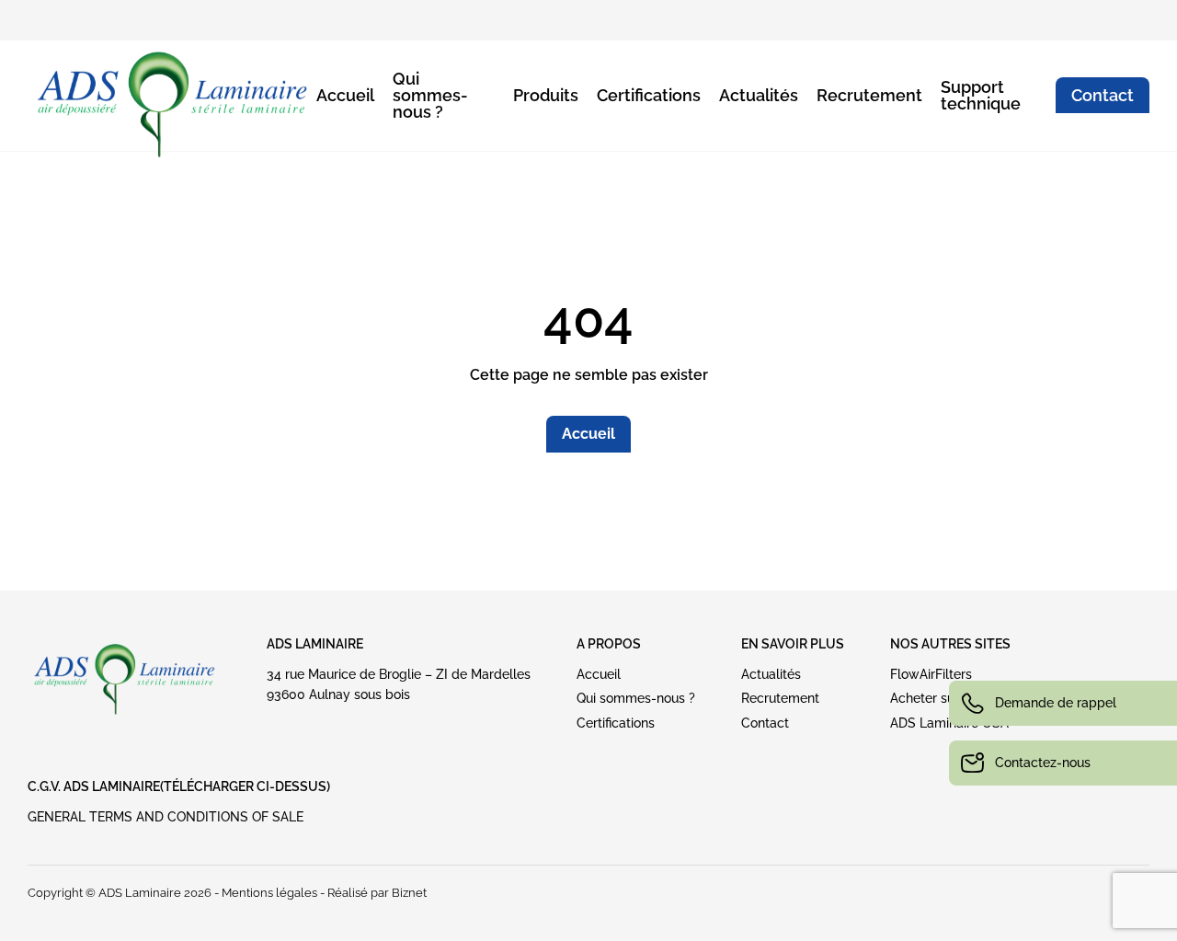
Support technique (981, 95)
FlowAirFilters (931, 674)
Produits (545, 95)
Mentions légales (269, 893)
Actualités (758, 95)
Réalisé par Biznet (377, 893)
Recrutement (869, 95)
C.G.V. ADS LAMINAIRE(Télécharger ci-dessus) (179, 786)
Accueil (345, 95)
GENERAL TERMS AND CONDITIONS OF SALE (165, 816)
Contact (1102, 95)
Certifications (649, 95)
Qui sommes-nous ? (430, 95)
